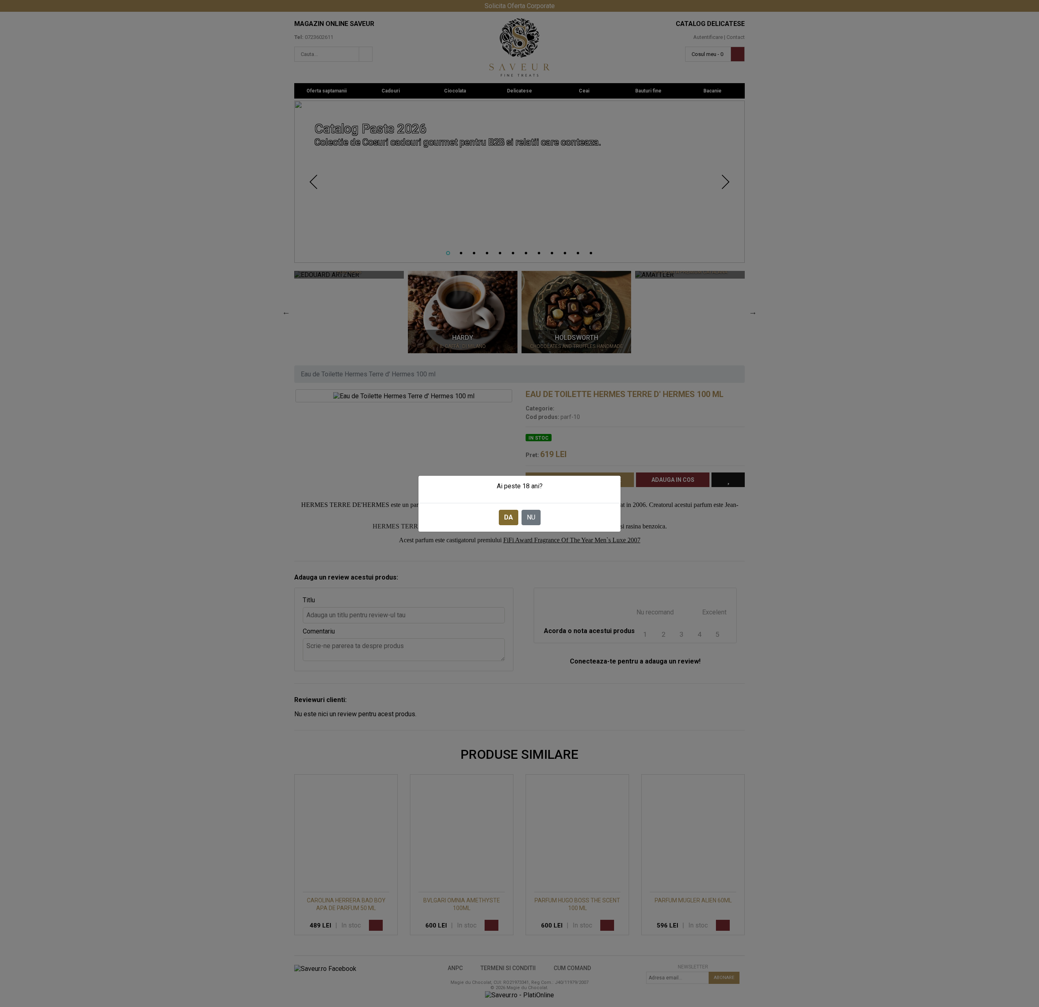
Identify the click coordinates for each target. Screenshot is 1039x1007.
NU (531, 517)
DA (508, 517)
